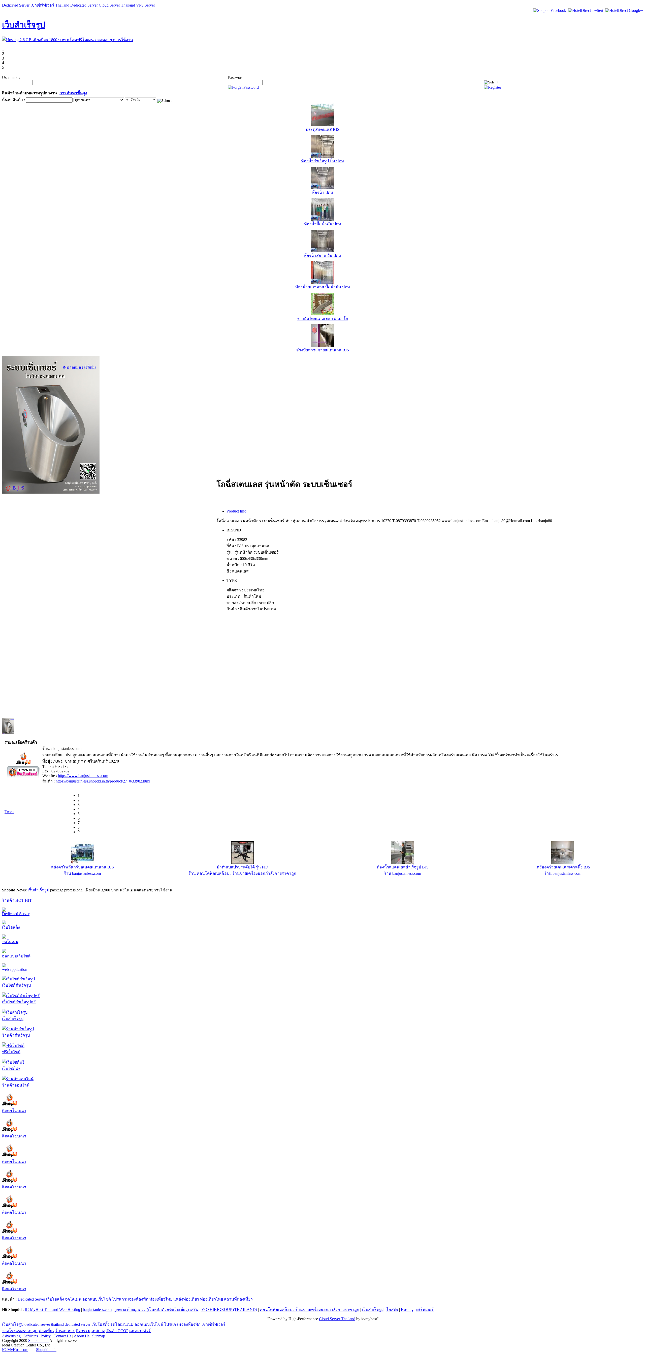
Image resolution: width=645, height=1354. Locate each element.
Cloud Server (109, 5)
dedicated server (37, 1324)
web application (14, 969)
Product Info (236, 511)
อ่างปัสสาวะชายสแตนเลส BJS (322, 350)
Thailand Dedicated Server (76, 5)
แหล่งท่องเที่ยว (186, 1299)
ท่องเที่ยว (46, 1331)
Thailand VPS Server (138, 5)
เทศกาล (98, 1331)
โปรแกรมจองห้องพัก (130, 1299)
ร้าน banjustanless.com (82, 873)
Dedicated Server (15, 5)
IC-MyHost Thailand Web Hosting (52, 1309)
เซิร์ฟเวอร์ (425, 1309)
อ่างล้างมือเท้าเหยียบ (562, 867)
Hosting (407, 1309)
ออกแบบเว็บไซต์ (16, 956)
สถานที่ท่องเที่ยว (238, 1299)
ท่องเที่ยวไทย (160, 1299)
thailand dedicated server (70, 1324)
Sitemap (98, 1336)
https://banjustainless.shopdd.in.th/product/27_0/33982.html (103, 781)
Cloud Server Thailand (337, 1319)
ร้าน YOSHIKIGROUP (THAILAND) (242, 873)
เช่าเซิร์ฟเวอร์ (42, 5)
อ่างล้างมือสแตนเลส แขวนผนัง (403, 867)
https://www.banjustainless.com (83, 775)
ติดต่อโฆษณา (14, 1110)
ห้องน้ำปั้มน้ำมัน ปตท (322, 224)
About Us (81, 1336)
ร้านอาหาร (65, 1331)
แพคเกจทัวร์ (140, 1331)
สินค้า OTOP (117, 1331)
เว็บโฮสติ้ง (11, 927)
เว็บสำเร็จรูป (23, 24)
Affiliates (30, 1336)
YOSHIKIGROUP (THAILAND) (229, 1309)
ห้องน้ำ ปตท (322, 192)
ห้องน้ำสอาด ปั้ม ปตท (322, 255)
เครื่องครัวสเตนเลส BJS (82, 867)
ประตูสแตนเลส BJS (322, 129)
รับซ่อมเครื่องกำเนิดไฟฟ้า (242, 867)
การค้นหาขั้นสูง (73, 93)
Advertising (11, 1336)
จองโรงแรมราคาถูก (20, 1331)
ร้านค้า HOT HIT (17, 900)
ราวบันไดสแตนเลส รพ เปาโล (322, 318)
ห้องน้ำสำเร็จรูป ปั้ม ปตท (322, 161)
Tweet (9, 811)
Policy (46, 1336)
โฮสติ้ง (392, 1309)
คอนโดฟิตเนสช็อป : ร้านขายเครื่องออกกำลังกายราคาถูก (309, 1309)
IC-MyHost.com (15, 1349)
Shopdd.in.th (38, 1340)
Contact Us (62, 1336)
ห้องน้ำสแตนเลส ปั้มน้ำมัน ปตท (322, 287)
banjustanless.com (97, 1309)
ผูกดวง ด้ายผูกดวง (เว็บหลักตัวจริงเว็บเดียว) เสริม (156, 1309)
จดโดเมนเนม (122, 1324)
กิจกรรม (83, 1331)
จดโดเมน (10, 942)
